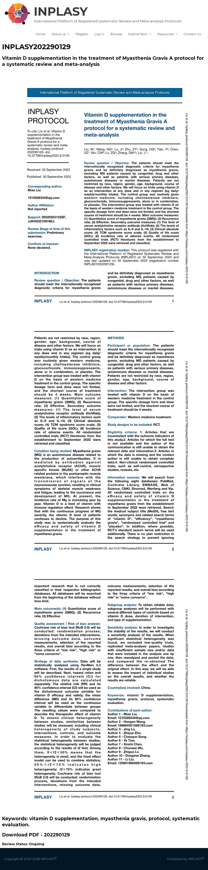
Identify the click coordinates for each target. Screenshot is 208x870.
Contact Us (192, 34)
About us (59, 34)
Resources (165, 34)
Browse (116, 34)
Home (41, 34)
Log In (99, 34)
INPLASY (61, 11)
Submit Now (137, 34)
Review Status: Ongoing (23, 844)
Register (82, 34)
